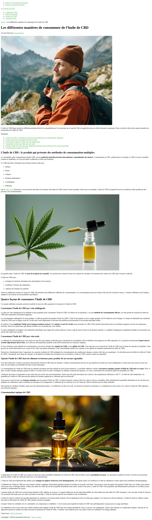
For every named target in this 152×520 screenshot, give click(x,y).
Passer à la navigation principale (16, 3)
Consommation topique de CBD (16, 148)
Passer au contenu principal (14, 5)
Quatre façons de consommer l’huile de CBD (21, 140)
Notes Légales (36, 517)
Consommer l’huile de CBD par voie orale (20, 144)
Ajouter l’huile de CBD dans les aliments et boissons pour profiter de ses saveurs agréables (37, 146)
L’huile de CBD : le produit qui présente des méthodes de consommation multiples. (34, 138)
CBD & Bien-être (16, 513)
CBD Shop (9, 189)
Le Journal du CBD (8, 8)
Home (3, 22)
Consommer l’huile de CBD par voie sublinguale (22, 142)
